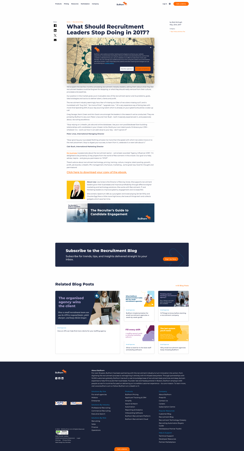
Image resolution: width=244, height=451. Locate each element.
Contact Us (163, 401)
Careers (162, 404)
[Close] (151, 47)
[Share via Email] (55, 40)
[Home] (122, 5)
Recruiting (96, 421)
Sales (94, 424)
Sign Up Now (170, 259)
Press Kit (162, 398)
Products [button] (58, 4)
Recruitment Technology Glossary (172, 420)
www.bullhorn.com (103, 386)
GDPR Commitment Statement (65, 438)
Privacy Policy (67, 440)
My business (72, 153)
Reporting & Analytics (134, 410)
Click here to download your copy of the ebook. (97, 172)
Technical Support (166, 436)
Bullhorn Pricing (131, 394)
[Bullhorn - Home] (61, 371)
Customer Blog (165, 414)
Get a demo (181, 4)
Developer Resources (167, 439)
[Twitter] (56, 378)
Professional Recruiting (101, 408)
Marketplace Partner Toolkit (170, 429)
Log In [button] (165, 4)
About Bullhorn (165, 394)
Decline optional (127, 69)
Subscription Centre (167, 407)
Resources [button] (74, 4)
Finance (95, 427)
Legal (78, 438)
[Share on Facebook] (55, 26)
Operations (96, 430)
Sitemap (58, 440)
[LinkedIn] (62, 378)
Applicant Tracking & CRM (135, 398)
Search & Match (131, 404)
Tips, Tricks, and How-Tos (178, 31)
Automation (130, 407)
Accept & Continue (142, 69)
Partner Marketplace (167, 442)
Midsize (95, 398)
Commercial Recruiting (101, 411)
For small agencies (99, 394)
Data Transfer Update (61, 436)
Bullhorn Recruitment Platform (137, 416)
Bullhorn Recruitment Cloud (136, 419)
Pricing (66, 4)
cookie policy (109, 63)
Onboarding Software (134, 413)
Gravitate (68, 442)
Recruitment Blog (78, 22)
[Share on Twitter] (55, 36)
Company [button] (95, 4)
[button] (170, 4)
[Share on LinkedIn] (55, 31)
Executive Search (98, 414)
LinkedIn (132, 386)
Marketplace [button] (85, 4)
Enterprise (96, 401)
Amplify (128, 401)
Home (68, 22)
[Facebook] (59, 378)
